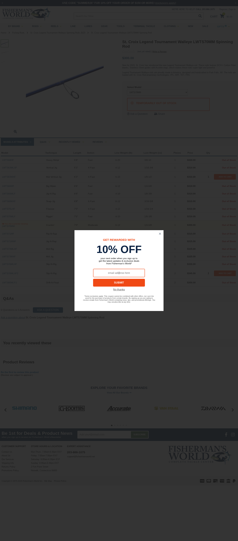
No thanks (119, 289)
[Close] (160, 233)
